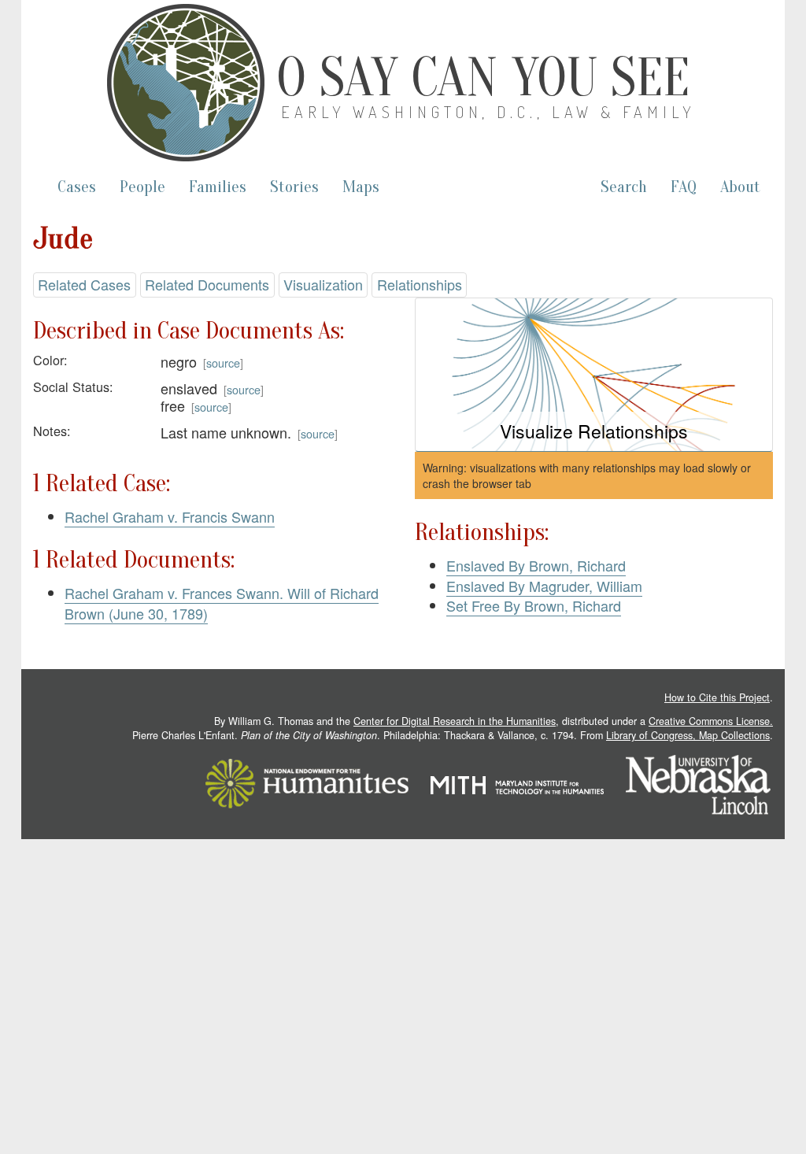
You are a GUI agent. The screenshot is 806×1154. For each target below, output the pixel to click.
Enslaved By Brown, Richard (536, 565)
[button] (594, 375)
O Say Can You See (483, 77)
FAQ (684, 187)
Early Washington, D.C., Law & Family (488, 112)
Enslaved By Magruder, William (544, 585)
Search (624, 187)
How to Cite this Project (717, 697)
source (223, 362)
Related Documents (207, 284)
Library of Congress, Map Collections (688, 735)
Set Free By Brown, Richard (533, 605)
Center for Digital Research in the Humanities (454, 721)
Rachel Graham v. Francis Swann (170, 516)
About (740, 187)
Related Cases (84, 284)
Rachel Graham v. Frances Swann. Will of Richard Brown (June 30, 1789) (222, 603)
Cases (76, 187)
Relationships (419, 284)
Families (217, 187)
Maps (360, 187)
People (142, 187)
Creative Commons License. (711, 721)
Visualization (323, 284)
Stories (294, 187)
